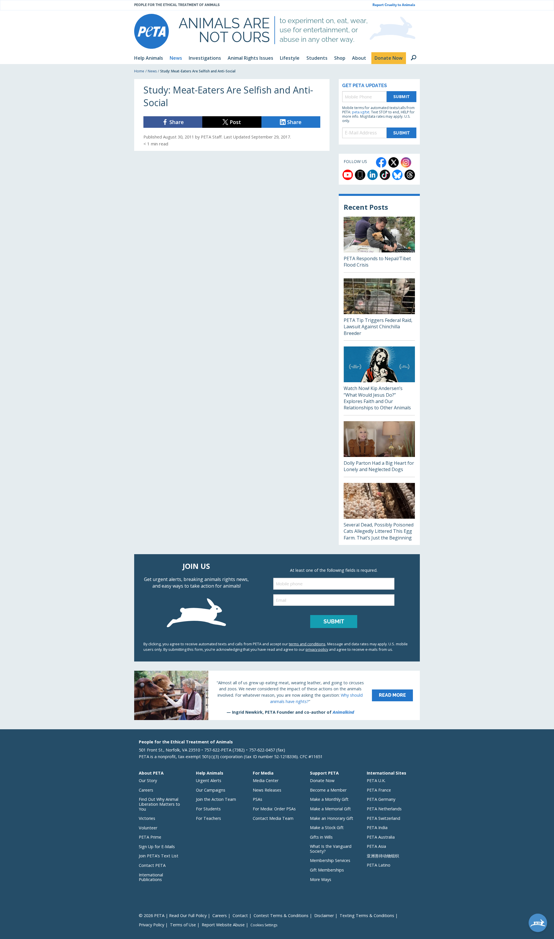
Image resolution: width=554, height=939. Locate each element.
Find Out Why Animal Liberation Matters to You (159, 803)
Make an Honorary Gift (331, 818)
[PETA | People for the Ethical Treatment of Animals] (151, 31)
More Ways (320, 879)
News (152, 71)
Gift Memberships (327, 870)
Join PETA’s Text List (158, 856)
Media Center (265, 780)
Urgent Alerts (208, 780)
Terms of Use (183, 924)
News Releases (267, 790)
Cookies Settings (263, 925)
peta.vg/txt (360, 112)
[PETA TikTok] (385, 175)
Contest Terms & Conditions (281, 915)
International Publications (151, 877)
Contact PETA (152, 865)
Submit (401, 96)
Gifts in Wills (321, 837)
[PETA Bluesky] (397, 175)
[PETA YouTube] (347, 175)
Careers (146, 790)
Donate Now (322, 780)
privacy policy (317, 649)
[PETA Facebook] (381, 162)
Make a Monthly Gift (329, 799)
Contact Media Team (273, 818)
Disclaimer (324, 915)
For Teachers (208, 818)
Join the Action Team (216, 799)
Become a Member (328, 790)
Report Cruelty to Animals (394, 5)
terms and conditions (307, 643)
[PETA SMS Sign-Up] (360, 175)
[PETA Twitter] (393, 162)
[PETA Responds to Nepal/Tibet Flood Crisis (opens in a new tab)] (379, 244)
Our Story (148, 780)
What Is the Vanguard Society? (330, 849)
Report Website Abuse (223, 924)
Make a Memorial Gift (330, 808)
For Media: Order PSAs (274, 808)
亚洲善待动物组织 (383, 856)
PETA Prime (150, 837)
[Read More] (277, 695)
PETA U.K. (376, 780)
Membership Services (330, 860)
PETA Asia (376, 846)
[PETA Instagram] (406, 162)
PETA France (379, 790)
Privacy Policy (151, 924)
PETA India (377, 827)
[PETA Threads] (410, 175)
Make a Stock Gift (327, 827)
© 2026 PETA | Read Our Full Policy (173, 915)
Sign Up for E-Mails (157, 846)
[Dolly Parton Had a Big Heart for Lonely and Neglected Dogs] (379, 449)
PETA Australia (381, 837)
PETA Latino (378, 865)
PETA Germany (381, 799)
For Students (208, 808)
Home (139, 71)
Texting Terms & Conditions (367, 915)
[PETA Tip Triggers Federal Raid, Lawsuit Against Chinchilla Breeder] (379, 309)
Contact (240, 915)
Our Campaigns (210, 790)
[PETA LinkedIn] (372, 175)
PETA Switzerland (383, 818)
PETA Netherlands (384, 808)
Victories (147, 818)
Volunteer (148, 828)
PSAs (257, 799)
